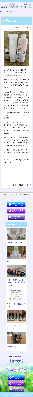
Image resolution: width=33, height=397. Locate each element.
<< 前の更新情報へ (8, 194)
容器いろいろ (11, 346)
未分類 (6, 11)
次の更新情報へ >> (24, 194)
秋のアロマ (11, 261)
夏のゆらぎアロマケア (14, 242)
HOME (1, 11)
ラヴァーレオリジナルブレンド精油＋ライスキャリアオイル (16, 282)
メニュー (30, 5)
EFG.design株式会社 (27, 395)
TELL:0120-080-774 (21, 5)
